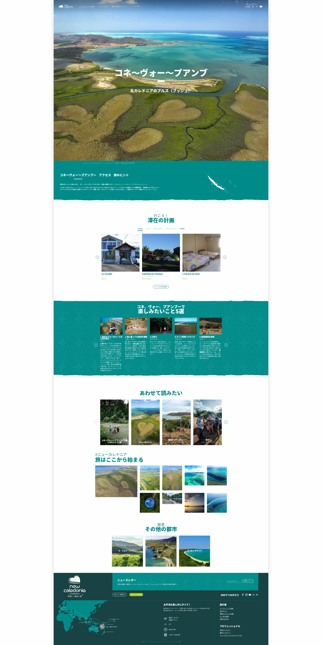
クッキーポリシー (166, 641)
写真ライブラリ (225, 630)
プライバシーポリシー (154, 641)
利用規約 (143, 641)
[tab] (78, 176)
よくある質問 (224, 616)
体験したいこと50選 (227, 613)
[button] (249, 6)
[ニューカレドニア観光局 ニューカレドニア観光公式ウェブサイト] (66, 6)
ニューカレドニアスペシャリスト (231, 635)
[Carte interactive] (253, 6)
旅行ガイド (223, 611)
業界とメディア (225, 632)
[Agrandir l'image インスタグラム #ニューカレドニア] (150, 478)
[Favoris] (257, 6)
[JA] (261, 6)
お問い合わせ (224, 619)
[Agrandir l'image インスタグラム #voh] (150, 503)
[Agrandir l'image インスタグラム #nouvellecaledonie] (116, 481)
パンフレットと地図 (226, 608)
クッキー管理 (177, 641)
